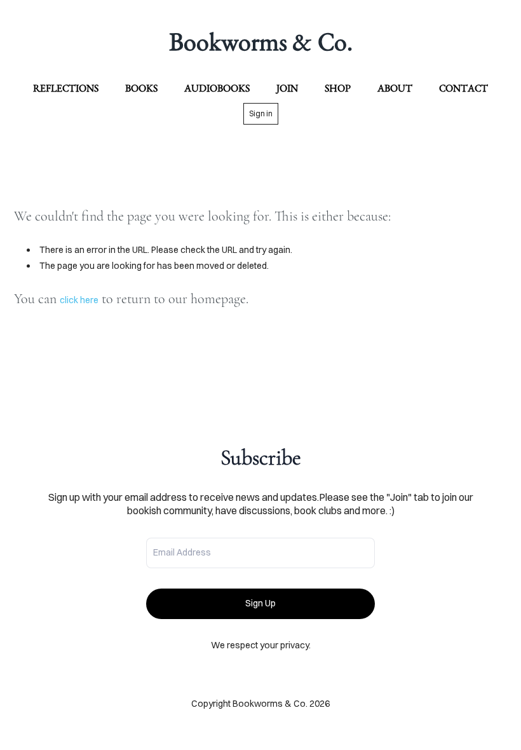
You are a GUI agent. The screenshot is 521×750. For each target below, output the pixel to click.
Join (287, 88)
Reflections (65, 88)
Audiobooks (217, 88)
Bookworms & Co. (261, 41)
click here (79, 300)
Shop (338, 88)
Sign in (261, 113)
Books (141, 88)
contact (463, 88)
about (394, 88)
